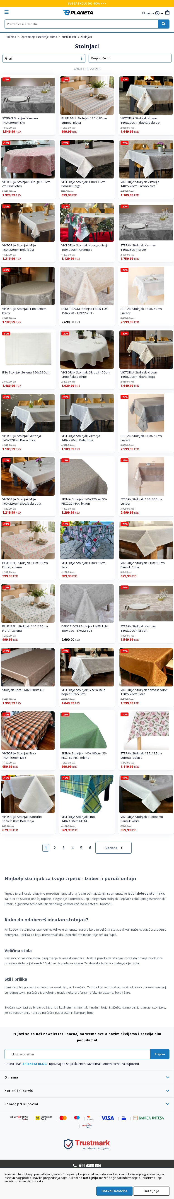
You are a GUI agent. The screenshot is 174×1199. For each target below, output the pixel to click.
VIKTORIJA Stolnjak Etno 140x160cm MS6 (19, 755)
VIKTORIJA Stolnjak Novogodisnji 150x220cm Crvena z (84, 247)
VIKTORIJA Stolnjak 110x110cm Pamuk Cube (143, 565)
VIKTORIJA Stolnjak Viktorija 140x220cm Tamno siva (140, 184)
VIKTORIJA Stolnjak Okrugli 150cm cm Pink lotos (26, 184)
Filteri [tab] (8, 58)
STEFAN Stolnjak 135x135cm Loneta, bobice (141, 755)
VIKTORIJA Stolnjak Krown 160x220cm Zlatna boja (139, 374)
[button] (148, 13)
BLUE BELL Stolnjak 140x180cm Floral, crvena (25, 565)
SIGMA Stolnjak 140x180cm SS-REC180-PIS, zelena (84, 755)
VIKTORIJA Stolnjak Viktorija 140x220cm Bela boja (80, 438)
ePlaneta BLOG (34, 1064)
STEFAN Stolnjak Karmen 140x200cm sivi (20, 120)
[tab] (87, 1077)
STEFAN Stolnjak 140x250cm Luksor (141, 311)
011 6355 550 (90, 1165)
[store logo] (78, 12)
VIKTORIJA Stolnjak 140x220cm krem (24, 311)
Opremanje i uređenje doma (39, 37)
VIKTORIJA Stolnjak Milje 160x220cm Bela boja (19, 247)
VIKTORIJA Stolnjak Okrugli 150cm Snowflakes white (85, 374)
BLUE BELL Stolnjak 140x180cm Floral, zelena (25, 628)
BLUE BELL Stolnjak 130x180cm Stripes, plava (84, 120)
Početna (11, 37)
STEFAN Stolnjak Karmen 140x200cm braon (138, 628)
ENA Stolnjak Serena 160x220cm (26, 372)
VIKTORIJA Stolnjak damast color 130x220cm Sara (144, 692)
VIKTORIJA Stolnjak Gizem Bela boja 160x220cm (83, 692)
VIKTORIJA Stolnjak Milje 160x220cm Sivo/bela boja (21, 501)
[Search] (163, 24)
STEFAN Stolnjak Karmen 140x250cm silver (138, 247)
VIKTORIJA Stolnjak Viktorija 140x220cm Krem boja (21, 438)
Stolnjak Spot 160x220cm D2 (23, 690)
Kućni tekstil (69, 37)
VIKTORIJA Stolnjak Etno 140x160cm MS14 (78, 819)
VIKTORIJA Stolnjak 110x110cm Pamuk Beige (83, 184)
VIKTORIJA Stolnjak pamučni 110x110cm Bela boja (22, 819)
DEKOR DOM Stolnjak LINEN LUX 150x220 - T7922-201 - (84, 311)
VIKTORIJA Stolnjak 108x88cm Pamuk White (142, 819)
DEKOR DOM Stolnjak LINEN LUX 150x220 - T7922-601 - (84, 628)
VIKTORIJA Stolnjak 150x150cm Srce (83, 565)
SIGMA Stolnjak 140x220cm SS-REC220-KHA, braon (84, 501)
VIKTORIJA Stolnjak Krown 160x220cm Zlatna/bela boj (140, 120)
